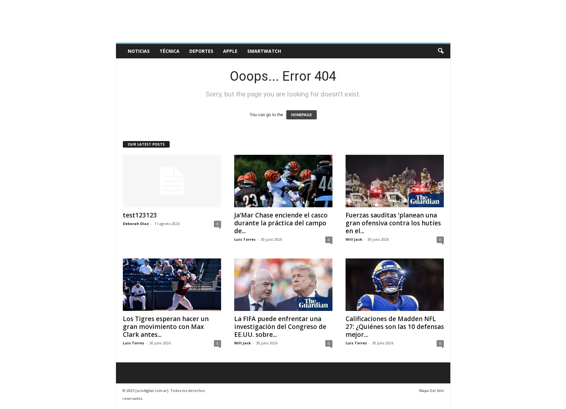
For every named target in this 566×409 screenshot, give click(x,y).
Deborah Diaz (136, 223)
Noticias (139, 51)
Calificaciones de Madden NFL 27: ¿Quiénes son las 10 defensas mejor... (395, 327)
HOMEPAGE (301, 115)
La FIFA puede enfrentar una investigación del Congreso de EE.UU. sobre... (280, 327)
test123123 (140, 215)
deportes (201, 51)
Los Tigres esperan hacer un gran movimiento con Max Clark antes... (166, 327)
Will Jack (354, 239)
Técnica (169, 51)
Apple (230, 51)
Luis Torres (244, 239)
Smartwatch (264, 51)
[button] (440, 51)
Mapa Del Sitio (431, 390)
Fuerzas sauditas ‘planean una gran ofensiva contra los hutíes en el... (393, 223)
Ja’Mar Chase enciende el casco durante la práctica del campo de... (281, 223)
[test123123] (172, 181)
